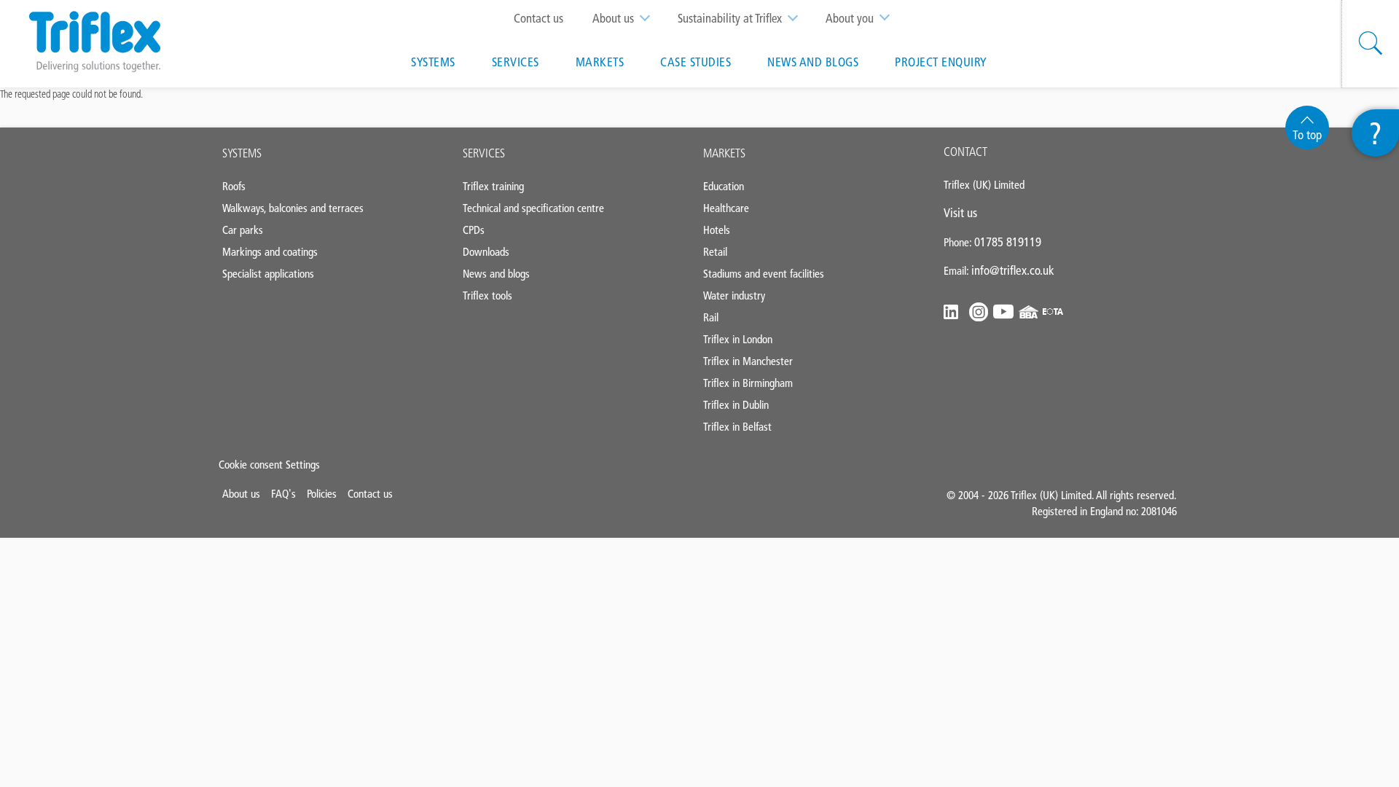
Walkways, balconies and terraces (293, 208)
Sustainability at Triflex (730, 18)
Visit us (960, 212)
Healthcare (726, 208)
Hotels (716, 230)
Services (515, 62)
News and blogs (812, 62)
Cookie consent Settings (269, 464)
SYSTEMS (242, 153)
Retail (715, 252)
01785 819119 (1007, 242)
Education (723, 186)
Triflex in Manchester (748, 361)
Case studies (695, 62)
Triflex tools (487, 295)
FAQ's (283, 494)
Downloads (486, 252)
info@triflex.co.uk (1012, 270)
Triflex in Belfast (737, 427)
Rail (710, 317)
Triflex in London (737, 339)
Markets (600, 62)
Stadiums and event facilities (763, 274)
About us (613, 18)
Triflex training (493, 186)
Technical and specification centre (533, 208)
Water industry (734, 295)
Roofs (234, 186)
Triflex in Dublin (736, 405)
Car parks (242, 230)
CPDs (474, 230)
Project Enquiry (941, 62)
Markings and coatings (270, 252)
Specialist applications (268, 274)
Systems (433, 62)
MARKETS (724, 153)
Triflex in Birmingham (748, 383)
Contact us (538, 18)
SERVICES (484, 153)
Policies (322, 494)
